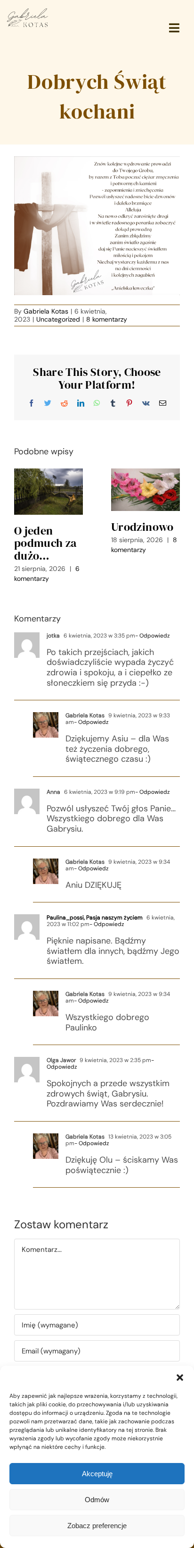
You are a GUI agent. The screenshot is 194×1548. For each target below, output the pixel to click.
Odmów (97, 1500)
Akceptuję (97, 1474)
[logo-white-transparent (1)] (28, 11)
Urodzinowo (142, 527)
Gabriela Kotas (46, 311)
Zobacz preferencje (97, 1526)
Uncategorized (58, 319)
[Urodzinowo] (145, 489)
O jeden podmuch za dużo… (45, 543)
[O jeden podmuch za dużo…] (48, 491)
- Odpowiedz (152, 635)
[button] (180, 1377)
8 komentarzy (106, 319)
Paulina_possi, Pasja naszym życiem (95, 917)
